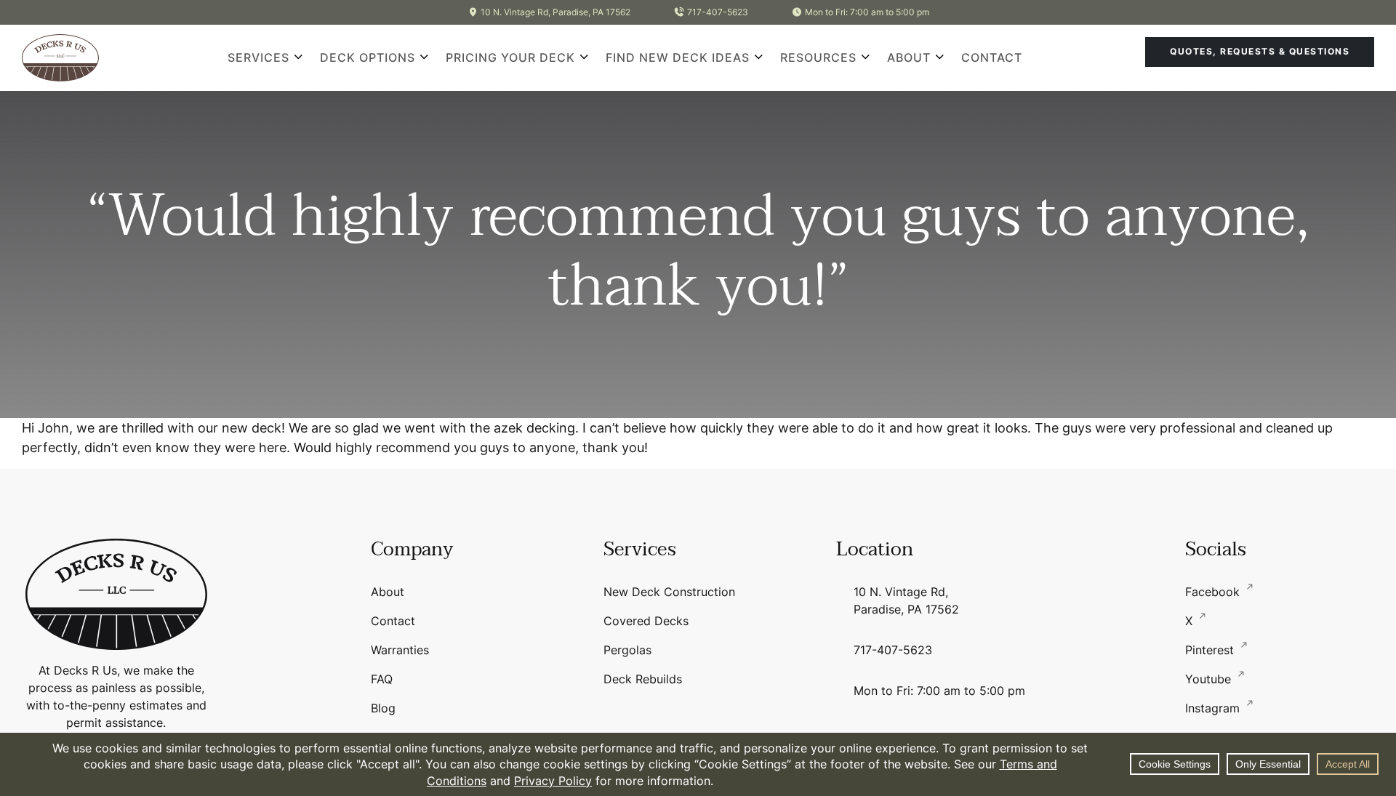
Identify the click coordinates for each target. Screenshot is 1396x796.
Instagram (1214, 708)
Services (258, 57)
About (909, 57)
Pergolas (627, 650)
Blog (383, 708)
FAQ (382, 679)
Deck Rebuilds (642, 679)
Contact (991, 57)
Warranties (400, 650)
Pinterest (1211, 650)
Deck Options (367, 57)
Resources (818, 57)
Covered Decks (646, 621)
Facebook (1214, 591)
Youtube (1210, 679)
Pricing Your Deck (510, 57)
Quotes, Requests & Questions (1259, 51)
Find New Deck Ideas (678, 57)
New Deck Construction (669, 591)
